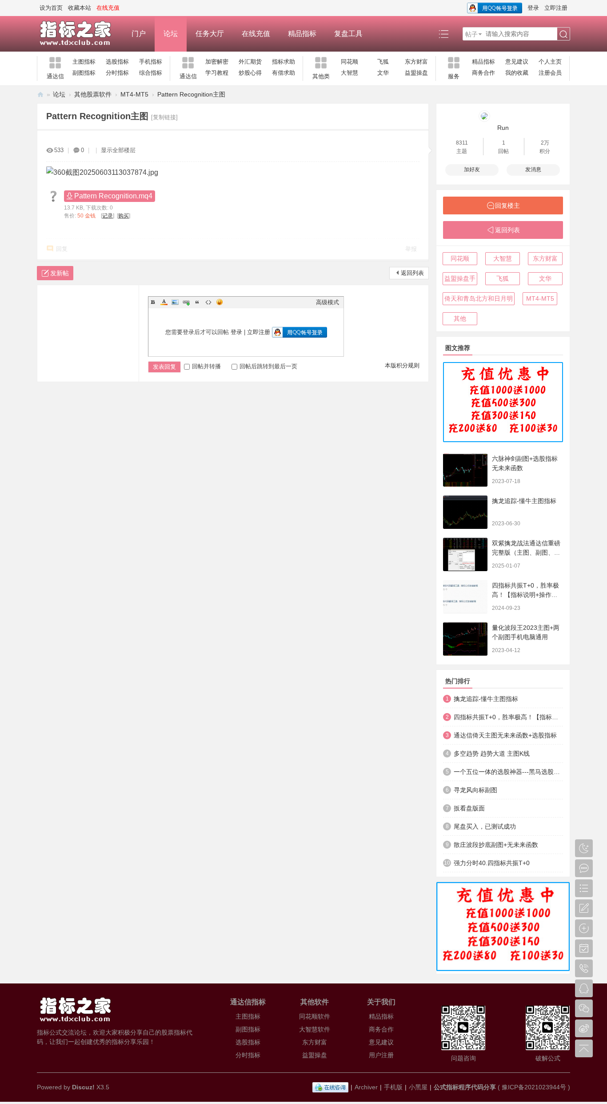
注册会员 (550, 72)
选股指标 (117, 61)
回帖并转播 (206, 366)
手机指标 (150, 61)
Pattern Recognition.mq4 (113, 196)
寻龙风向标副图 (475, 790)
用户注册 (381, 1055)
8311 (462, 143)
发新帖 (59, 273)
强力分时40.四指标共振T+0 (492, 862)
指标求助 (283, 61)
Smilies (219, 302)
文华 (383, 72)
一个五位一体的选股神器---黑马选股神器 (508, 771)
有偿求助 (283, 72)
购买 (123, 216)
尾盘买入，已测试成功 (485, 826)
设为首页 (51, 7)
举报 (411, 249)
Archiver (366, 1087)
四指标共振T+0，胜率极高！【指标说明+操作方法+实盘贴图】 (525, 595)
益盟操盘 (416, 72)
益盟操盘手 (459, 278)
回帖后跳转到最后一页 (268, 366)
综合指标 (150, 72)
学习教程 (216, 72)
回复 (62, 249)
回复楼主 (507, 205)
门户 (139, 33)
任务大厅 (210, 33)
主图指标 (84, 61)
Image (175, 302)
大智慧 (349, 72)
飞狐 (383, 61)
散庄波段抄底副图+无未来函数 (496, 844)
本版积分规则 (402, 365)
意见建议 (516, 61)
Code (208, 302)
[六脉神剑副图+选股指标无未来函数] (465, 470)
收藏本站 (79, 7)
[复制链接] (164, 117)
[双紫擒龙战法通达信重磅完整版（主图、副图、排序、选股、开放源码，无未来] (465, 554)
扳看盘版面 (469, 808)
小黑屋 (418, 1087)
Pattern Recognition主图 (191, 94)
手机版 (393, 1087)
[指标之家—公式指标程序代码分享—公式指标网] (80, 34)
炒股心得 (250, 72)
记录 (107, 216)
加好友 (472, 169)
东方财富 (416, 61)
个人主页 (550, 61)
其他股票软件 (93, 94)
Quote (197, 302)
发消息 (533, 169)
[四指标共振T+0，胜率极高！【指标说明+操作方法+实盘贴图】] (465, 596)
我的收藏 (516, 72)
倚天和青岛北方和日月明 (478, 298)
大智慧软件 (314, 1029)
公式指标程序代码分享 (465, 1087)
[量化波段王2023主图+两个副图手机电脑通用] (465, 639)
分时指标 (117, 72)
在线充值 (256, 33)
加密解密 (216, 61)
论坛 (171, 33)
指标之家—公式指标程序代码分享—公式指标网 (40, 94)
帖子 (471, 34)
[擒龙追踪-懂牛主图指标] (465, 512)
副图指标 (84, 72)
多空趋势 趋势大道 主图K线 (492, 753)
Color (164, 302)
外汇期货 (250, 61)
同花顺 (349, 61)
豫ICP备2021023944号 (534, 1087)
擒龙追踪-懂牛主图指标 (524, 500)
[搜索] (563, 34)
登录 (533, 7)
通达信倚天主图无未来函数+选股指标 (505, 735)
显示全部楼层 (118, 150)
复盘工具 (348, 33)
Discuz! (83, 1087)
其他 (460, 318)
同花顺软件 (314, 1016)
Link (186, 302)
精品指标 (302, 33)
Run (503, 127)
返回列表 (412, 273)
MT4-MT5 (134, 94)
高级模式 (327, 302)
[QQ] (330, 1087)
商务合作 (483, 72)
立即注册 (555, 7)
